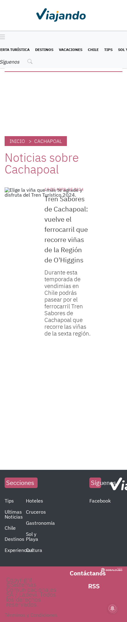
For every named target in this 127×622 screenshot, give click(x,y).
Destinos (44, 49)
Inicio (17, 141)
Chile (93, 49)
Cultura (34, 550)
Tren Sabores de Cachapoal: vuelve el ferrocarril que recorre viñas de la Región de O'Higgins (66, 229)
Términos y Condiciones (31, 615)
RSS (94, 586)
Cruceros (36, 512)
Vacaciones (70, 49)
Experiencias (19, 550)
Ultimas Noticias (14, 514)
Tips (108, 49)
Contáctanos (88, 573)
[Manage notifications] (112, 608)
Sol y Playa (32, 536)
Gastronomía (40, 523)
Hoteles (34, 501)
